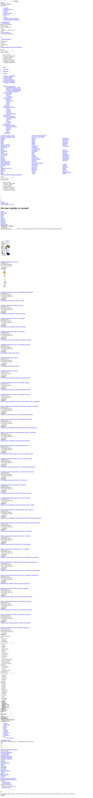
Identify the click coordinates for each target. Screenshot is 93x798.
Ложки (8, 101)
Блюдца (33, 144)
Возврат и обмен (7, 13)
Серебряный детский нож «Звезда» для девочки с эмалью (15, 382)
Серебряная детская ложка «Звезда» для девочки (13, 331)
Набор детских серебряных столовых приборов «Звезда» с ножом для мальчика (20, 522)
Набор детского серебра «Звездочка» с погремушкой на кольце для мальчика (20, 406)
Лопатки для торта (5, 144)
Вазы (7, 120)
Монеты (8, 109)
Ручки (7, 108)
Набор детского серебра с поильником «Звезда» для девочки (16, 535)
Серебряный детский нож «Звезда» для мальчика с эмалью (15, 394)
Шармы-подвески (67, 172)
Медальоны (34, 169)
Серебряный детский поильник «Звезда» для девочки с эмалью (16, 458)
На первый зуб (35, 150)
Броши (8, 131)
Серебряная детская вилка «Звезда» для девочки (12, 318)
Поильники (65, 151)
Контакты (5, 8)
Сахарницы (65, 138)
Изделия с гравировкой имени (13, 90)
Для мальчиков (4, 153)
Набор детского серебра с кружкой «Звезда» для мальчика (15, 549)
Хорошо (3, 795)
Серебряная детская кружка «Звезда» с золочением (13, 484)
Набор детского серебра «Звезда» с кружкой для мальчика (15, 627)
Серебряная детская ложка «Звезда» (9, 261)
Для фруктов (35, 164)
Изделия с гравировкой (9, 76)
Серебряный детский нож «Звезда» (9, 370)
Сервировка (9, 96)
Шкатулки (65, 160)
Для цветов (34, 166)
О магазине (6, 14)
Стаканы (8, 121)
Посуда (8, 95)
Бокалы (33, 142)
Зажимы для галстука (11, 126)
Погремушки (9, 100)
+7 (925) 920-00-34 (5, 23)
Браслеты (8, 129)
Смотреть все (4, 147)
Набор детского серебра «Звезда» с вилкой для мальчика (14, 588)
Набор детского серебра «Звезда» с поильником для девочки (16, 614)
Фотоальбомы (66, 157)
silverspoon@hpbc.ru (5, 32)
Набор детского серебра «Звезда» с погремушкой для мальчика (16, 419)
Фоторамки (65, 159)
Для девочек (4, 155)
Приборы (8, 94)
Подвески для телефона (37, 163)
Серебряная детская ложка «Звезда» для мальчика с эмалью (15, 344)
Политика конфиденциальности (11, 19)
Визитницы (65, 156)
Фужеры (8, 122)
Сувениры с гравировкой (12, 91)
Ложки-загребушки (11, 113)
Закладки (34, 160)
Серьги (33, 173)
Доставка (5, 10)
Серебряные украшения (9, 82)
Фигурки (8, 112)
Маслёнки (65, 140)
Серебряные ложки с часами (13, 87)
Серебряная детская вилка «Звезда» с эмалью (12, 305)
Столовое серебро (7, 77)
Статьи (5, 17)
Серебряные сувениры (9, 79)
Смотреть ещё (6, 105)
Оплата (5, 12)
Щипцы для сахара (5, 146)
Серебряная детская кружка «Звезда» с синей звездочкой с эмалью (17, 471)
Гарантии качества (8, 9)
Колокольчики (66, 155)
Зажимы (65, 173)
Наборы (8, 99)
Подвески (34, 168)
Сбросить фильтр (10, 719)
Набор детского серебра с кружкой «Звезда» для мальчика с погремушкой (19, 562)
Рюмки (33, 140)
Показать (3, 719)
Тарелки (65, 152)
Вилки (8, 103)
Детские (34, 172)
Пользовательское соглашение (10, 18)
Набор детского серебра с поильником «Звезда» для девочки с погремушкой (19, 575)
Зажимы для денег (36, 159)
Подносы (65, 144)
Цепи (7, 130)
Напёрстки (34, 161)
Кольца (64, 168)
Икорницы (65, 166)
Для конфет (34, 165)
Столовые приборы (11, 117)
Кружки (65, 150)
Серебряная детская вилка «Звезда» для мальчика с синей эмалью (17, 292)
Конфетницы (66, 139)
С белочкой (34, 151)
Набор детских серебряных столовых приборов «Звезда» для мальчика (18, 432)
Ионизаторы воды (5, 163)
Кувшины (8, 118)
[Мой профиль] (1, 194)
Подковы (8, 111)
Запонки (8, 128)
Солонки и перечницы (65, 142)
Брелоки (34, 156)
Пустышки (65, 153)
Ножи (7, 104)
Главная (3, 202)
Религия (34, 170)
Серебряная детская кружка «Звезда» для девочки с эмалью (15, 497)
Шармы (64, 169)
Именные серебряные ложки (13, 88)
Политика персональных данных (9, 749)
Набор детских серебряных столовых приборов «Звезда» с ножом (17, 509)
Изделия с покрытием (8, 81)
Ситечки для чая (36, 148)
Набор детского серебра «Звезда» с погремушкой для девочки (16, 601)
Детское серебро (7, 78)
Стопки (33, 139)
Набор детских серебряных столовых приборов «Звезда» (15, 445)
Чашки (33, 143)
